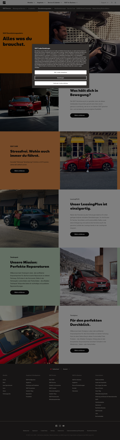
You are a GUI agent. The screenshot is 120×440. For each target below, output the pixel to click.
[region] (60, 66)
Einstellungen (60, 77)
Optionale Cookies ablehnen (60, 83)
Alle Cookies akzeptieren (60, 72)
